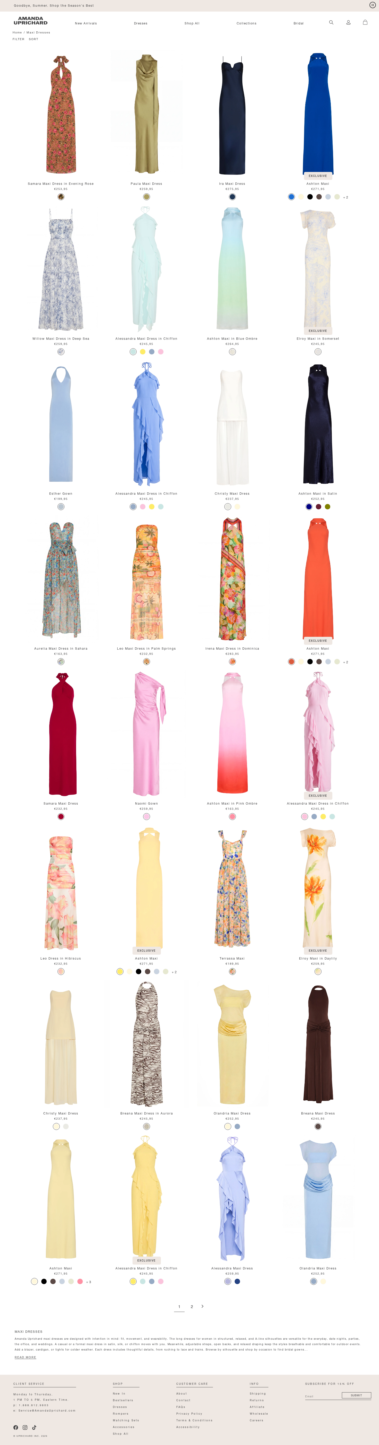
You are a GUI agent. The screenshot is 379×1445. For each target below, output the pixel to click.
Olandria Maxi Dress (232, 1113)
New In (119, 1393)
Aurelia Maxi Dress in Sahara (61, 648)
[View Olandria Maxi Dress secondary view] (232, 1044)
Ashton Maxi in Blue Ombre (232, 338)
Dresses (141, 23)
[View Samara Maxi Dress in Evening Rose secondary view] (61, 114)
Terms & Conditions (194, 1419)
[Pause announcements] (372, 5)
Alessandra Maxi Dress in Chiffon (147, 338)
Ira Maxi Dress (232, 183)
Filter (19, 38)
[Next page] (202, 1307)
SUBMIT (356, 1394)
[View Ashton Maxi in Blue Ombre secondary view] (232, 269)
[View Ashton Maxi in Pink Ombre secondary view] (232, 734)
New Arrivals (86, 23)
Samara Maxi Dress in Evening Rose (61, 183)
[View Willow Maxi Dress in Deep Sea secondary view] (61, 269)
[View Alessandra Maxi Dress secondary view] (232, 1199)
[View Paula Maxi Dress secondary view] (147, 114)
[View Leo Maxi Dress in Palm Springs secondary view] (147, 579)
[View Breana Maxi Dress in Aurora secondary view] (147, 1044)
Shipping (258, 1393)
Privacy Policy (189, 1413)
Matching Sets (126, 1419)
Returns (257, 1399)
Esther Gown (61, 493)
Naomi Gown (146, 803)
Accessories (124, 1426)
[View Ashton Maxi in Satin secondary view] (318, 424)
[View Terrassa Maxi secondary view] (232, 889)
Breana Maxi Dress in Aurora (146, 1113)
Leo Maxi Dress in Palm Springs (146, 648)
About (181, 1393)
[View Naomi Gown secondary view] (147, 734)
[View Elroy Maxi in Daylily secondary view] (318, 889)
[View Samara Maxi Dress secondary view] (61, 734)
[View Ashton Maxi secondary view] (318, 114)
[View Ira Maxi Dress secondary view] (232, 114)
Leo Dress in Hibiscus (60, 958)
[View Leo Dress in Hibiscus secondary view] (61, 889)
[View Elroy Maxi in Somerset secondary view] (318, 269)
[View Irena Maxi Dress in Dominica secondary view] (232, 579)
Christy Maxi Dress (232, 493)
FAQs (181, 1406)
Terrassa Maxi (232, 958)
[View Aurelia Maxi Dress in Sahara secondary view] (61, 579)
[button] (363, 19)
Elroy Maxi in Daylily (318, 958)
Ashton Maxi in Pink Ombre (232, 803)
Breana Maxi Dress (318, 1113)
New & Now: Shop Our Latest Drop (46, 5)
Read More (25, 1357)
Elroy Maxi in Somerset (318, 338)
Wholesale (259, 1413)
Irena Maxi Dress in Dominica (232, 648)
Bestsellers (123, 1399)
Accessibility (188, 1426)
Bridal (299, 23)
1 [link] (179, 1307)
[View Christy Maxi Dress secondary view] (232, 424)
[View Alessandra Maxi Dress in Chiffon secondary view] (147, 269)
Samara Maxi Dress (61, 803)
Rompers (121, 1413)
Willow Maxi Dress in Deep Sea (60, 338)
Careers (257, 1419)
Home (17, 32)
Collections (247, 23)
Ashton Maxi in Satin (318, 493)
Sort (33, 38)
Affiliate (257, 1406)
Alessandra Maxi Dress (232, 1268)
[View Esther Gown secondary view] (61, 424)
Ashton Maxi (318, 183)
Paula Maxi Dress (146, 183)
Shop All (192, 23)
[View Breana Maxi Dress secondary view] (318, 1044)
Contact (183, 1399)
